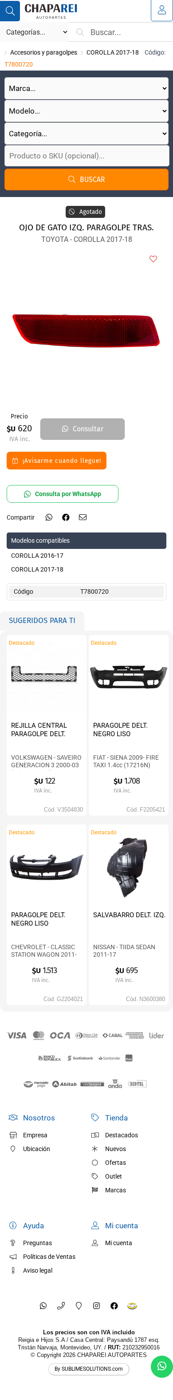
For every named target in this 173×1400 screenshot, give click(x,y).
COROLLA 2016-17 (37, 555)
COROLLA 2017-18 (112, 52)
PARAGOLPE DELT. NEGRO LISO (120, 730)
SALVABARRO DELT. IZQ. (129, 915)
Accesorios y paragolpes (43, 52)
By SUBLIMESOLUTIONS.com (89, 1369)
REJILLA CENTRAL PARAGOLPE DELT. (39, 730)
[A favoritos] (153, 259)
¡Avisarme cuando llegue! (62, 461)
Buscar (92, 179)
